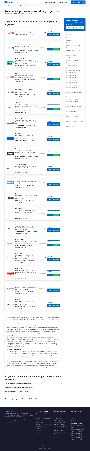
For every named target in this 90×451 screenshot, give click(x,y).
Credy (17, 43)
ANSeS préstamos (70, 57)
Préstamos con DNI (70, 119)
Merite (17, 224)
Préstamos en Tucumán (71, 85)
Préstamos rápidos (70, 47)
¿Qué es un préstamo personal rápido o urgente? (33, 383)
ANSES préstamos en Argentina (73, 50)
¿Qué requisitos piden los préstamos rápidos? (33, 391)
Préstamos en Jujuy (71, 77)
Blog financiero (57, 418)
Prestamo (18, 193)
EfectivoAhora (19, 58)
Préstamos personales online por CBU (74, 95)
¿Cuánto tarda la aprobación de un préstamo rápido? (33, 387)
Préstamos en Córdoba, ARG (73, 70)
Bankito (17, 299)
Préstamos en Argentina (72, 60)
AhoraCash (18, 284)
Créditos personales (71, 111)
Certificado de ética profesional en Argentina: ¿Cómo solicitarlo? (59, 432)
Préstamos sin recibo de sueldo (73, 106)
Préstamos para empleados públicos (74, 121)
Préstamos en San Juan (71, 82)
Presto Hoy (18, 118)
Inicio (45, 2)
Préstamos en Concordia (72, 67)
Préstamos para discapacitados (73, 92)
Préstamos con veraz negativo (73, 45)
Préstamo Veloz (19, 239)
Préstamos (60, 2)
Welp (16, 87)
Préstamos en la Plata (71, 75)
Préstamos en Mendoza (72, 80)
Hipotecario (69, 40)
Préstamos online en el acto (72, 99)
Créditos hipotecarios (71, 65)
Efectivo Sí (18, 268)
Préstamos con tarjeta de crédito (74, 114)
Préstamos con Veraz (71, 55)
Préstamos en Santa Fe (71, 90)
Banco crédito (69, 42)
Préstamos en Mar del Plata (72, 124)
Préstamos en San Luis (71, 87)
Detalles (50, 31)
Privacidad (73, 420)
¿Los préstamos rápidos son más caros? (33, 395)
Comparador (52, 2)
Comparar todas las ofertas (75, 27)
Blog (66, 2)
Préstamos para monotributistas (73, 104)
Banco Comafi (19, 208)
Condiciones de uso (75, 418)
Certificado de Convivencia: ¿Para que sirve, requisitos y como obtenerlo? (60, 426)
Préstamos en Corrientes (72, 72)
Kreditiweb (18, 148)
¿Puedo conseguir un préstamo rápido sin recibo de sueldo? (33, 399)
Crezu (17, 29)
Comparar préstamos (78, 2)
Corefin (17, 133)
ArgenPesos (18, 253)
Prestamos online (70, 109)
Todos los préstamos (58, 416)
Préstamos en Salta (70, 126)
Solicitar (53, 34)
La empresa (73, 413)
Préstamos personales (71, 37)
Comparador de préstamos (60, 413)
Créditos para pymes (71, 52)
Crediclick (18, 73)
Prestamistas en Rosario (72, 101)
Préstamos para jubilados (72, 116)
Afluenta (17, 102)
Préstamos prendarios (71, 62)
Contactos (73, 416)
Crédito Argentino (20, 164)
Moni (16, 178)
